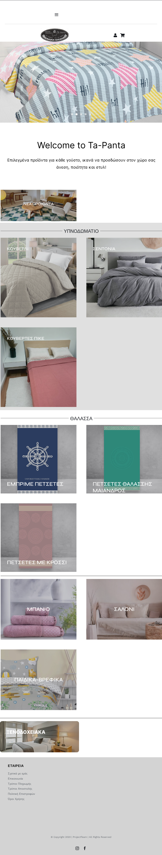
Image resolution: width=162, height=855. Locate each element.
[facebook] (85, 848)
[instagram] (77, 848)
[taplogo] (55, 30)
